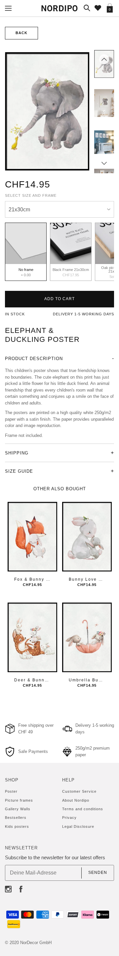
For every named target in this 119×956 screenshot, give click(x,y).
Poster (11, 791)
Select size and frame (31, 195)
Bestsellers (15, 818)
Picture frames (19, 800)
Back (21, 33)
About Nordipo (75, 800)
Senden (97, 873)
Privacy (69, 818)
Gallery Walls (17, 809)
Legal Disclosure (78, 826)
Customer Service (79, 791)
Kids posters (17, 826)
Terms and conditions (82, 809)
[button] (104, 59)
